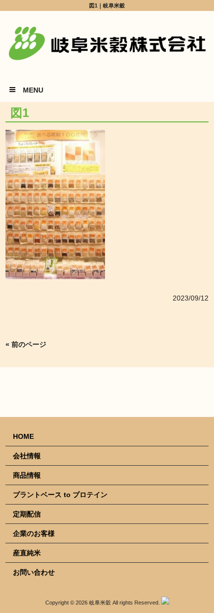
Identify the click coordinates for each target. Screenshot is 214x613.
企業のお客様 (34, 533)
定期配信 (27, 514)
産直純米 (27, 553)
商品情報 (27, 475)
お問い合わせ (34, 572)
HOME (23, 436)
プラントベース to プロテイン (60, 495)
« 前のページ (25, 344)
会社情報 (27, 456)
